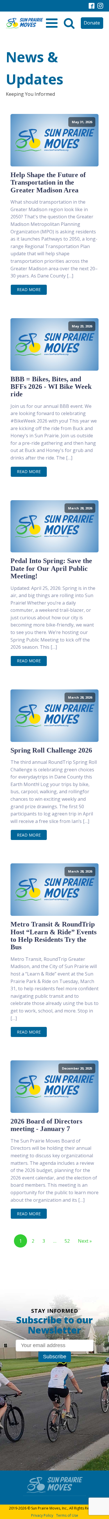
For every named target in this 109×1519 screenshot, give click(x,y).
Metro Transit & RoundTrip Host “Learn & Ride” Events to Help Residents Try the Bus (53, 935)
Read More (29, 289)
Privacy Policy (42, 1515)
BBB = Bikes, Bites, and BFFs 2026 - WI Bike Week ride (51, 386)
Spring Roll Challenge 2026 (51, 750)
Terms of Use (67, 1515)
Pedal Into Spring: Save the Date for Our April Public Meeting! (51, 568)
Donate (92, 23)
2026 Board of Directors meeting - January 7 (46, 1124)
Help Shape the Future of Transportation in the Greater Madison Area (48, 182)
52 (67, 1241)
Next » (85, 1241)
